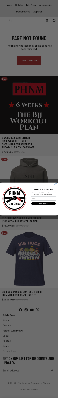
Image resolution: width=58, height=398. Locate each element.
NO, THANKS (43, 208)
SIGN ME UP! (43, 203)
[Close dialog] (56, 184)
